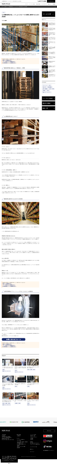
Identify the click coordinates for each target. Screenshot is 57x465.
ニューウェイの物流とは (20, 439)
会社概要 (31, 438)
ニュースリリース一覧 (33, 446)
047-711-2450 (42, 1)
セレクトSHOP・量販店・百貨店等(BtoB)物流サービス (22, 442)
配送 (49, 85)
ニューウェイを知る (33, 434)
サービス (18, 438)
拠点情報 (18, 447)
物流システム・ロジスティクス (46, 92)
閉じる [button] (9, 463)
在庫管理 (16, 403)
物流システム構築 (30, 369)
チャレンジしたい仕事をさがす (35, 444)
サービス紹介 (19, 440)
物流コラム (31, 449)
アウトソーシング (45, 85)
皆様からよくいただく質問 (21, 446)
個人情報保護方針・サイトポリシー (48, 450)
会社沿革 (31, 439)
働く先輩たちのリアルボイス (34, 443)
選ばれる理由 (19, 434)
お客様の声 (18, 435)
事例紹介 (18, 445)
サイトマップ (32, 451)
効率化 (4, 12)
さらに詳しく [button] (12, 460)
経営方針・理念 (32, 435)
